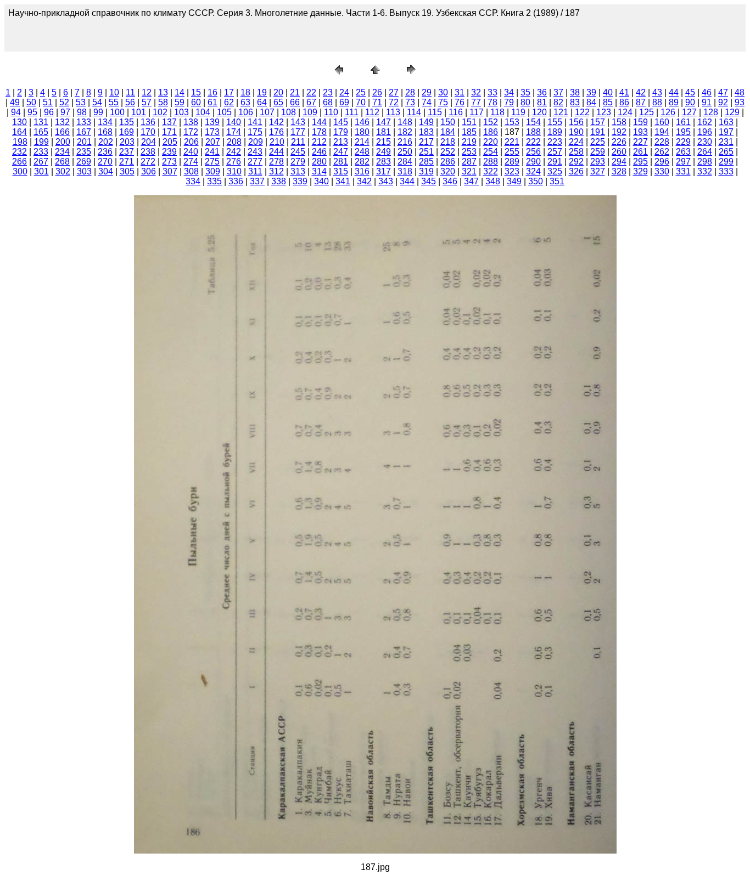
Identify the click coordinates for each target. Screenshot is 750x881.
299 (726, 161)
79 (509, 102)
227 (640, 141)
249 (383, 151)
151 (469, 122)
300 (20, 171)
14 (179, 92)
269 (83, 161)
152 (490, 122)
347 (471, 181)
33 (492, 92)
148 (405, 122)
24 (344, 92)
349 (514, 181)
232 (19, 151)
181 (383, 132)
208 (234, 141)
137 (169, 122)
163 (726, 122)
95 (32, 112)
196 (704, 132)
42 (641, 92)
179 (340, 132)
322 (490, 171)
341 (342, 181)
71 (377, 102)
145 (340, 122)
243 (255, 151)
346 (450, 181)
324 (533, 171)
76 (459, 102)
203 (127, 141)
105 (224, 112)
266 (19, 161)
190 (576, 132)
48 (740, 92)
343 (385, 181)
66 (295, 102)
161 (683, 122)
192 (619, 132)
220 (490, 141)
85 (608, 102)
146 (362, 122)
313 (297, 171)
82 (558, 102)
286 (447, 161)
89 (674, 102)
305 (127, 171)
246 (319, 151)
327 (597, 171)
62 (229, 102)
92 (723, 102)
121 (560, 112)
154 (533, 122)
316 (362, 171)
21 (295, 92)
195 (683, 132)
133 (83, 122)
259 (597, 151)
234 (62, 151)
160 (661, 122)
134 (105, 122)
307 (170, 171)
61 (212, 102)
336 (235, 181)
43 (657, 92)
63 (245, 102)
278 (276, 161)
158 (619, 122)
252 (447, 151)
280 (319, 161)
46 (707, 92)
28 (410, 92)
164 (19, 132)
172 (190, 132)
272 (148, 161)
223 (554, 141)
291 (554, 161)
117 (476, 112)
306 (148, 171)
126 (668, 112)
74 (427, 102)
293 (597, 161)
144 (319, 122)
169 (126, 132)
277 (255, 161)
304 (105, 171)
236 (105, 151)
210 (277, 141)
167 (83, 132)
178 (319, 132)
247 (340, 151)
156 (576, 122)
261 (640, 151)
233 (40, 151)
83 (575, 102)
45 (690, 92)
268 (62, 161)
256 (533, 151)
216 (405, 141)
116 (456, 112)
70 (361, 102)
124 (625, 112)
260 (619, 151)
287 (469, 161)
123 (603, 112)
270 (105, 161)
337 (257, 181)
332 (704, 171)
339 (300, 181)
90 (690, 102)
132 (62, 122)
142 (276, 122)
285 (426, 161)
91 (707, 102)
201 (84, 141)
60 (196, 102)
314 (319, 171)
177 (297, 132)
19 (262, 92)
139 (212, 122)
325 (554, 171)
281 (340, 161)
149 (426, 122)
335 (214, 181)
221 (512, 141)
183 (426, 132)
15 (196, 92)
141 (255, 122)
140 (233, 122)
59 (179, 102)
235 (83, 151)
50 (31, 102)
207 (212, 141)
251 (426, 151)
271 (126, 161)
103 (181, 112)
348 (492, 181)
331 (683, 171)
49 (15, 102)
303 (84, 171)
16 (212, 92)
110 (331, 112)
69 (344, 102)
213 (340, 141)
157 (597, 122)
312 (276, 171)
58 (163, 102)
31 (459, 92)
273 (169, 161)
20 (278, 92)
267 (40, 161)
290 (533, 161)
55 (114, 102)
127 (689, 112)
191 (597, 132)
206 (191, 141)
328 (619, 171)
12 (147, 92)
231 (726, 141)
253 (469, 151)
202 (105, 141)
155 (554, 122)
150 (447, 122)
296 (661, 161)
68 (328, 102)
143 (297, 122)
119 (518, 112)
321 (469, 171)
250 (405, 151)
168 (105, 132)
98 (82, 112)
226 (619, 141)
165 (40, 132)
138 (190, 122)
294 (619, 161)
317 (383, 171)
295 (640, 161)
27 (394, 92)
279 (297, 161)
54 (97, 102)
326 (576, 171)
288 (490, 161)
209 (255, 141)
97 (65, 112)
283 (383, 161)
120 (539, 112)
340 (321, 181)
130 (19, 122)
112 (372, 112)
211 (298, 141)
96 (49, 112)
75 (443, 102)
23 (328, 92)
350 (535, 181)
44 (674, 92)
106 (245, 112)
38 (575, 92)
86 (624, 102)
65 (278, 102)
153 (512, 122)
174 (233, 132)
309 (212, 171)
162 (704, 122)
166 (62, 132)
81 (542, 102)
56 (130, 102)
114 (414, 112)
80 (525, 102)
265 (726, 151)
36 (542, 92)
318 (405, 171)
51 (48, 102)
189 (554, 132)
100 (117, 112)
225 (597, 141)
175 (255, 132)
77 (476, 102)
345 (428, 181)
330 (661, 171)
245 (297, 151)
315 (340, 171)
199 (41, 141)
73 (410, 102)
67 (311, 102)
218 (447, 141)
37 (558, 92)
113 (393, 112)
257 (554, 151)
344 (407, 181)
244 (276, 151)
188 (533, 132)
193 (640, 132)
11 (130, 92)
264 (704, 151)
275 (212, 161)
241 (212, 151)
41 (624, 92)
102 (160, 112)
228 (661, 141)
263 (683, 151)
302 (62, 171)
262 (661, 151)
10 (114, 92)
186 (490, 132)
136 (148, 122)
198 (20, 141)
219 (469, 141)
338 (278, 181)
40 (608, 92)
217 (426, 141)
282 (362, 161)
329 (640, 171)
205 (170, 141)
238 (148, 151)
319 (426, 171)
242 (233, 151)
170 (148, 132)
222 (533, 141)
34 (509, 92)
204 (148, 141)
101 (138, 112)
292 (576, 161)
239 (169, 151)
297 (683, 161)
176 (276, 132)
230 (704, 141)
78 (492, 102)
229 (683, 141)
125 (646, 112)
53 (81, 102)
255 (512, 151)
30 (443, 92)
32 (476, 92)
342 (364, 181)
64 (262, 102)
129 (732, 112)
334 (193, 181)
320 (447, 171)
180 (362, 132)
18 (245, 92)
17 (229, 92)
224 (576, 141)
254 (490, 151)
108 (288, 112)
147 (383, 122)
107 (267, 112)
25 (361, 92)
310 (234, 171)
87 (641, 102)
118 (497, 112)
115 (435, 112)
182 (405, 132)
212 (319, 141)
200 (62, 141)
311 (255, 171)
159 (640, 122)
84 (591, 102)
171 (169, 132)
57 (147, 102)
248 (362, 151)
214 (362, 141)
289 (512, 161)
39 (591, 92)
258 (576, 151)
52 (64, 102)
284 (405, 161)
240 (190, 151)
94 (16, 112)
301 (41, 171)
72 (394, 102)
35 (525, 92)
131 (40, 122)
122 (582, 112)
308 (191, 171)
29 (427, 92)
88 (657, 102)
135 (126, 122)
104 (202, 112)
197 (726, 132)
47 (723, 92)
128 (710, 112)
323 (512, 171)
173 (212, 132)
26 (377, 92)
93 (740, 102)
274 (190, 161)
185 (469, 132)
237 (126, 151)
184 (447, 132)
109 (310, 112)
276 (233, 161)
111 (352, 112)
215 (383, 141)
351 (557, 181)
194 (661, 132)
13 (163, 92)
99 (98, 112)
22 (311, 92)
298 (704, 161)
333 (726, 171)
